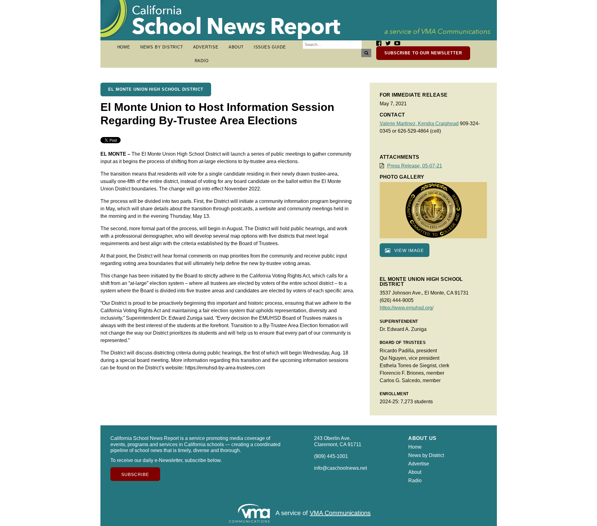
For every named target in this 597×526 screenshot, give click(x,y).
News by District (161, 47)
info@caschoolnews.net (340, 468)
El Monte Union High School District (155, 89)
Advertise (206, 47)
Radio (202, 60)
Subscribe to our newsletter (423, 53)
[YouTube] (397, 43)
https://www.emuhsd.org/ (406, 307)
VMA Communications (340, 513)
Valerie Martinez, (399, 123)
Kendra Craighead (438, 123)
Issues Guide (270, 47)
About (236, 47)
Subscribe (135, 474)
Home (123, 47)
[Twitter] (388, 43)
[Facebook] (378, 43)
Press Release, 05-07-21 (414, 165)
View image (408, 250)
